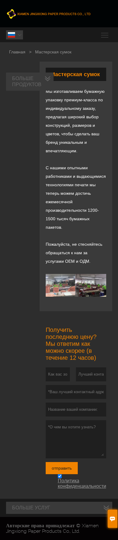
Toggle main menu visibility (104, 34)
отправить (62, 468)
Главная (17, 51)
